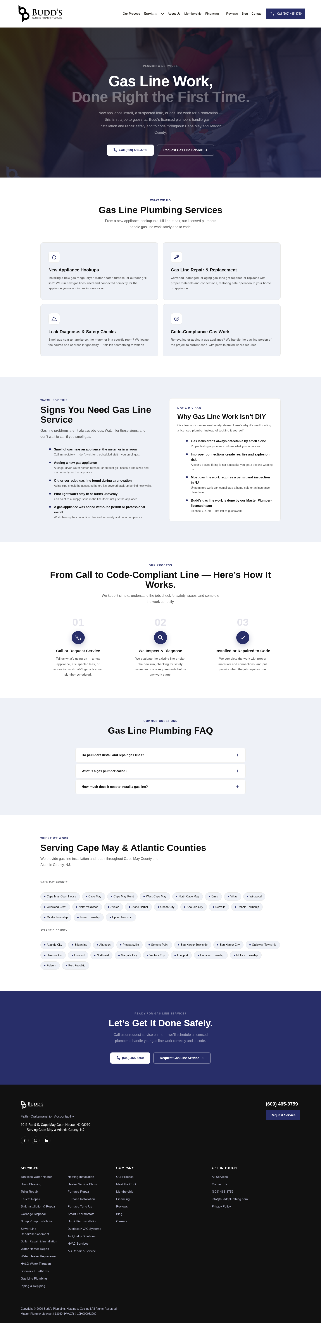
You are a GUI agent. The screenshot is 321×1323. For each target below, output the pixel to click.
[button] (156, 13)
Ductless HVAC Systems (84, 1228)
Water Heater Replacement (39, 1256)
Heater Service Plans (82, 1184)
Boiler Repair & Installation (39, 1241)
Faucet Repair (30, 1199)
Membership (193, 13)
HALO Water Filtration (36, 1263)
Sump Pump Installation (37, 1221)
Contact (257, 13)
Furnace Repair (78, 1191)
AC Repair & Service (82, 1251)
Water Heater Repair (35, 1249)
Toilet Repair (29, 1191)
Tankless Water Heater (36, 1176)
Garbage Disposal (33, 1214)
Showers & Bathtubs (35, 1271)
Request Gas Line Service (183, 150)
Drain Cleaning (31, 1184)
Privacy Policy (221, 1206)
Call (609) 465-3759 (133, 150)
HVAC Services (78, 1243)
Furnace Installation (81, 1199)
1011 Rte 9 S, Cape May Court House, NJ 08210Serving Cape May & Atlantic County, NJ (55, 1127)
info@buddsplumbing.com (230, 1199)
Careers (121, 1221)
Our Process (131, 13)
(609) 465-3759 (133, 1058)
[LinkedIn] (46, 1140)
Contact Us (219, 1184)
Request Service (283, 1115)
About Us (174, 13)
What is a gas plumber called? (104, 771)
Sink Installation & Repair (38, 1206)
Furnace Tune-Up (80, 1206)
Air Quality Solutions (81, 1236)
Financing (212, 13)
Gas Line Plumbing (34, 1278)
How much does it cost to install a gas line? (115, 786)
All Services (220, 1176)
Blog (245, 13)
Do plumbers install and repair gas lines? (113, 755)
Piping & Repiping (33, 1286)
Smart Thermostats (81, 1214)
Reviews (232, 13)
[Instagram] (36, 1140)
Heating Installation (81, 1176)
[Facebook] (25, 1140)
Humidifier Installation (82, 1221)
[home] (40, 13)
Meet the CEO (126, 1184)
